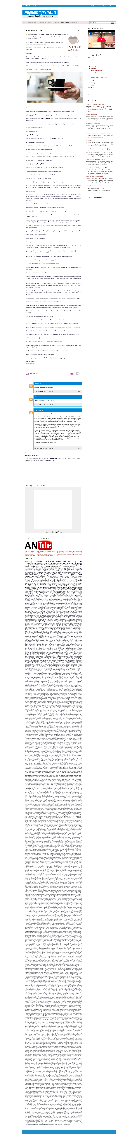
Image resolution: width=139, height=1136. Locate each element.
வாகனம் (26, 751)
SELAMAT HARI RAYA (34, 677)
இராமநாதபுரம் (39, 853)
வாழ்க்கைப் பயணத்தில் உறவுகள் (52, 604)
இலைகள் (72, 697)
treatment (42, 791)
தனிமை (79, 636)
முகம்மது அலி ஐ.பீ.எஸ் (57, 595)
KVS (72, 765)
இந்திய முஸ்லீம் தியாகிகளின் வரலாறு (69, 694)
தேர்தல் (26, 576)
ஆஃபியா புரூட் (31, 833)
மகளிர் (59, 738)
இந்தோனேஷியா (42, 846)
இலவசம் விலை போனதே (55, 632)
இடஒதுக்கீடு (78, 619)
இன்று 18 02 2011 (59, 847)
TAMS (73, 645)
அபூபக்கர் (55, 813)
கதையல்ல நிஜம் (78, 707)
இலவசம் (33, 653)
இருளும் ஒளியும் (57, 853)
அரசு (33, 690)
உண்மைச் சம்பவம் (48, 865)
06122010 (41, 674)
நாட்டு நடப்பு (42, 727)
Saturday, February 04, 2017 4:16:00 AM (44, 448)
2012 (64, 609)
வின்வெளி (28, 673)
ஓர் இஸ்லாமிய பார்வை (34, 706)
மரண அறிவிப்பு (70, 740)
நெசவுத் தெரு (63, 728)
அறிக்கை (61, 649)
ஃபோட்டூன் (75, 792)
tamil (80, 789)
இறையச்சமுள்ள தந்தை (29, 855)
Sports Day (33, 772)
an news (72, 677)
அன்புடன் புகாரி (78, 810)
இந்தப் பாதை (60, 843)
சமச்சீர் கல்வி (36, 715)
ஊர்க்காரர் (27, 875)
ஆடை (61, 693)
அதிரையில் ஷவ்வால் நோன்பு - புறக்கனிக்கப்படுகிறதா (55, 806)
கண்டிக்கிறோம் (63, 707)
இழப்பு (38, 653)
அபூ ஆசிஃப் (74, 599)
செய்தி (62, 602)
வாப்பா (45, 643)
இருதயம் (50, 853)
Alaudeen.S (72, 561)
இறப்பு (40, 854)
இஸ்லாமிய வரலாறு (77, 859)
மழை (54, 580)
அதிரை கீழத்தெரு (38, 801)
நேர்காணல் (34, 730)
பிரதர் (46, 734)
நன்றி (66, 608)
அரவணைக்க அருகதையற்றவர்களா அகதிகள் (53, 821)
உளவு (66, 701)
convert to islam (34, 777)
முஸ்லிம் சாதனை (61, 669)
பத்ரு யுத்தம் (48, 664)
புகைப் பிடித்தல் (29, 735)
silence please (68, 681)
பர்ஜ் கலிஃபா (78, 731)
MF (31, 768)
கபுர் (33, 709)
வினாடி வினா (27, 599)
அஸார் (41, 830)
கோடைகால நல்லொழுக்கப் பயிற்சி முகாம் (69, 714)
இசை (60, 650)
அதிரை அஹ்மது (29, 563)
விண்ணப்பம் (68, 672)
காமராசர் (39, 711)
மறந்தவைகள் (42, 742)
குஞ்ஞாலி (37, 713)
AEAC (26, 611)
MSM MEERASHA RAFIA (32, 606)
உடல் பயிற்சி (74, 863)
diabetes (48, 678)
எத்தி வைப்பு (33, 703)
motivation (61, 680)
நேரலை (79, 728)
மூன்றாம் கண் (40, 627)
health (30, 781)
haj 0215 (77, 780)
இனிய (73, 846)
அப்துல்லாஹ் (31, 816)
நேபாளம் (74, 728)
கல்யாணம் (57, 709)
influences (78, 781)
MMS (41, 768)
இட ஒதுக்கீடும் (75, 650)
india (26, 680)
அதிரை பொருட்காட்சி (52, 803)
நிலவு (31, 639)
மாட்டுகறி (38, 668)
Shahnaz (43, 677)
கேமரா (79, 635)
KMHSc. (45, 676)
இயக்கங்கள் (27, 851)
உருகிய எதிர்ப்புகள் (69, 867)
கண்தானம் (70, 707)
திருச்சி (43, 637)
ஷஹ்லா (46, 754)
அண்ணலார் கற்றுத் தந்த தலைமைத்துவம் (36, 572)
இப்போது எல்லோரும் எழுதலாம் (46, 695)
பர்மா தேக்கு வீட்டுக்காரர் (30, 732)
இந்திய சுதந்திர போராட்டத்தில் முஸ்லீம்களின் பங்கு (41, 845)
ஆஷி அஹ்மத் (60, 841)
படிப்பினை (27, 664)
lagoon (74, 783)
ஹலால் (70, 755)
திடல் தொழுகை (39, 723)
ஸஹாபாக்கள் (58, 609)
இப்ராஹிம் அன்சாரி (35, 613)
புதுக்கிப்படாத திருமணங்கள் (75, 735)
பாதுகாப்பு (31, 640)
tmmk (53, 647)
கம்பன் (55, 607)
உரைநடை (31, 869)
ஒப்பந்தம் (59, 705)
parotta (31, 787)
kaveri (65, 783)
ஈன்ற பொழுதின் (29, 862)
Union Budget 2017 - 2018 (34, 773)
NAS (75, 676)
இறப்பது (26, 697)
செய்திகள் (79, 718)
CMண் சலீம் (45, 763)
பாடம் (49, 732)
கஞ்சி (42, 706)
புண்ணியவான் (58, 665)
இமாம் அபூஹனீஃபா (51, 850)
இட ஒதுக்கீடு (66, 650)
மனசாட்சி (71, 739)
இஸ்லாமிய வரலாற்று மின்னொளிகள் (32, 861)
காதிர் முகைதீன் (64, 656)
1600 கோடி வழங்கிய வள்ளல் (59, 758)
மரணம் (74, 581)
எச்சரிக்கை (36, 580)
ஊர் (35, 702)
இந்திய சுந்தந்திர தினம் (58, 845)
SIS (60, 771)
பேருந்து (80, 736)
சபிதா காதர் (66, 34)
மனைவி (55, 625)
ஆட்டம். (44, 836)
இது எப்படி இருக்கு (36, 843)
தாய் (71, 623)
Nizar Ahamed (70, 769)
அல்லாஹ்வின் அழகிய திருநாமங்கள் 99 (51, 826)
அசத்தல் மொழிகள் (33, 684)
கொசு (35, 714)
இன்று (53, 569)
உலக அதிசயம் (37, 870)
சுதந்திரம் (55, 636)
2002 (34, 759)
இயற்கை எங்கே (43, 851)
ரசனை (52, 670)
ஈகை (72, 632)
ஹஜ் (71, 575)
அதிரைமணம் (43, 686)
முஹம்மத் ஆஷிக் (55, 616)
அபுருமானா (72, 812)
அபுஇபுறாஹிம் (40, 566)
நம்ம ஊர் (71, 726)
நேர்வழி (74, 662)
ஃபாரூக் (54, 792)
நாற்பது (58, 727)
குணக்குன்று (50, 713)
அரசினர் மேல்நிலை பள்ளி (65, 818)
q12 (52, 681)
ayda (72, 775)
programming (74, 787)
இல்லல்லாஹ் (48, 858)
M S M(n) (28, 767)
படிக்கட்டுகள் (61, 569)
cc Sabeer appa (54, 776)
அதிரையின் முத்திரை (52, 686)
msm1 (49, 785)
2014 (68, 609)
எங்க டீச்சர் (51, 702)
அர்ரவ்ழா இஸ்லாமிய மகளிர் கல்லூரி (54, 690)
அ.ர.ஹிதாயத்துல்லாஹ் (63, 682)
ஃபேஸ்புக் (69, 792)
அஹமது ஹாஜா (29, 832)
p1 (44, 573)
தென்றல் (57, 725)
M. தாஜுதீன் (68, 628)
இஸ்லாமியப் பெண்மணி (63, 600)
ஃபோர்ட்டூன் (33, 793)
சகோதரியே (62, 588)
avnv (30, 647)
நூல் (58, 728)
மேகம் (43, 670)
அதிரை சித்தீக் (79, 580)
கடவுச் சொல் (47, 707)
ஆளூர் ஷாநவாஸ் (43, 841)
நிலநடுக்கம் (41, 728)
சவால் (26, 717)
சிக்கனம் (69, 658)
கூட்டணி (76, 713)
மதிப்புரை (38, 739)
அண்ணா (33, 648)
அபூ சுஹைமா (36, 813)
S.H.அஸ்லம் (45, 771)
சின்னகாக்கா (48, 608)
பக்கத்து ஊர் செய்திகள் (64, 730)
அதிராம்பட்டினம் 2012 (29, 799)
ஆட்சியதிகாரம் (29, 836)
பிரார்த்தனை (51, 598)
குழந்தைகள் (66, 621)
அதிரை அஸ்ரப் (67, 799)
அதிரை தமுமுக (74, 801)
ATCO (42, 760)
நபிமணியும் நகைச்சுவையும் (54, 566)
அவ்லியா (36, 830)
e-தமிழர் (58, 779)
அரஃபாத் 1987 (50, 818)
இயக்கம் (63, 695)
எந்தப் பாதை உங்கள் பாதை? (52, 703)
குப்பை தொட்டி (66, 713)
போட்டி (36, 625)
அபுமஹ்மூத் (65, 812)
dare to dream (74, 777)
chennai (67, 776)
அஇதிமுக (60, 793)
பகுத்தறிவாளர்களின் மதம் (52, 730)
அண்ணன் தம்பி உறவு (29, 797)
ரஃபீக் (63, 590)
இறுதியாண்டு (54, 854)
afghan (60, 775)
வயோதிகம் (74, 748)
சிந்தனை (27, 588)
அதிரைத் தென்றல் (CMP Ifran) (62, 685)
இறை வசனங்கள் (62, 854)
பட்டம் (37, 664)
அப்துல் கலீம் (57, 814)
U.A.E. (53, 677)
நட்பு (56, 615)
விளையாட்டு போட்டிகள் (30, 644)
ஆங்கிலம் (64, 631)
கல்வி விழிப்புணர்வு (30, 568)
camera (30, 678)
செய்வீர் (34, 719)
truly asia (48, 791)
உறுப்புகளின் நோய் (28, 870)
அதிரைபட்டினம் (28, 686)
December (71, 763)
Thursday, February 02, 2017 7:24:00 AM (44, 391)
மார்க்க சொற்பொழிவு (47, 668)
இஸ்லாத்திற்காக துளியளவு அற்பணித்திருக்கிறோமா (46, 620)
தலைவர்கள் (59, 722)
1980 (76, 758)
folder (49, 780)
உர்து (36, 869)
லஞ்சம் (58, 641)
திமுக (49, 661)
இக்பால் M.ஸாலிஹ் (70, 566)
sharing (72, 788)
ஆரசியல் (75, 838)
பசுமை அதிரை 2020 (33, 731)
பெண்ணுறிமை (62, 736)
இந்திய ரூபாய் (68, 845)
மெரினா (46, 747)
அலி (33, 691)
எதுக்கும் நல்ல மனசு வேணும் (30, 878)
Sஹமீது (80, 579)
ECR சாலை (78, 674)
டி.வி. (69, 636)
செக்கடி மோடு (34, 660)
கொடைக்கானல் (69, 657)
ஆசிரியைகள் (40, 834)
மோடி (48, 670)
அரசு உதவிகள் (61, 820)
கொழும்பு (58, 714)
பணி (48, 731)
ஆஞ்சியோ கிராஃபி (63, 834)
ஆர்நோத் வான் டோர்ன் (34, 840)
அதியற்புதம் (67, 797)
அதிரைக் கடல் (55, 804)
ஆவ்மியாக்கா (52, 841)
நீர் (34, 639)
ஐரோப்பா (54, 705)
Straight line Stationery (50, 772)
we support (74, 791)
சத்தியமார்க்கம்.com (75, 587)
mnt (27, 785)
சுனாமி (27, 660)
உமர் (30, 866)
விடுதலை (56, 672)
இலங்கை (67, 697)
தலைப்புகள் (50, 22)
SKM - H (44, 617)
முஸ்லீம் (55, 746)
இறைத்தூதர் (66, 652)
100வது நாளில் (38, 758)
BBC (69, 762)
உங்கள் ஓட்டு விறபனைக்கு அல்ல (74, 862)
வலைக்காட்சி (74, 670)
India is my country (44, 765)
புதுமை (26, 736)
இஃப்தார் (79, 841)
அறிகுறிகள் (39, 824)
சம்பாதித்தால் (73, 715)
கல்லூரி (75, 613)
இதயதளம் (28, 843)
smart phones (33, 789)
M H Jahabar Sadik (48, 611)
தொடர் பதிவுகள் (42, 22)
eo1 (42, 629)
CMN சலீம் (39, 763)
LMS (43, 599)
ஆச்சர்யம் (56, 834)
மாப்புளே (59, 743)
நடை (63, 637)
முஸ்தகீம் (44, 746)
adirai (59, 580)
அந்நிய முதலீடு (79, 686)
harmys (36, 584)
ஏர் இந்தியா (44, 705)
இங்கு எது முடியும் (37, 842)
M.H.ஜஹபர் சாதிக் (70, 586)
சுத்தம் (81, 658)
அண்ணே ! (37, 797)
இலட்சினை (58, 857)
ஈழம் (41, 699)
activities (62, 773)
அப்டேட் (80, 813)
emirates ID (78, 779)
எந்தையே (47, 878)
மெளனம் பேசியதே (35, 670)
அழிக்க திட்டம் (49, 828)
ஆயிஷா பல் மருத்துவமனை (57, 838)
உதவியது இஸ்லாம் (57, 865)
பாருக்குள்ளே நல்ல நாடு (72, 732)
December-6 (71, 674)
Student (48, 677)
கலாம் (78, 594)
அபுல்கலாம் (35, 581)
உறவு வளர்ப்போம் (50, 869)
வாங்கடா (31, 751)
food (80, 678)
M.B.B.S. (35, 767)
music (58, 785)
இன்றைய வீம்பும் (41, 849)
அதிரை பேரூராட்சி (42, 803)
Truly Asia (64, 772)
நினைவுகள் (77, 577)
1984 (80, 758)
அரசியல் (48, 570)
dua (61, 678)
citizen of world (73, 776)
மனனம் (76, 739)
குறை (71, 713)
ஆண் (56, 836)
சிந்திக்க (34, 588)
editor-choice (67, 779)
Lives (54, 676)
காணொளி (39, 586)
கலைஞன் (51, 709)
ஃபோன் (27, 793)
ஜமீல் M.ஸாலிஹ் (47, 660)
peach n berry (37, 787)
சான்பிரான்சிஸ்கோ (49, 717)
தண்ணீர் (70, 588)
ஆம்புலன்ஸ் (27, 650)
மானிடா (54, 743)
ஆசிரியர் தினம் (40, 583)
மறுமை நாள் (49, 742)
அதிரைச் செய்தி (63, 804)
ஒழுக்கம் (79, 705)
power (68, 787)
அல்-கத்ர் (68, 825)
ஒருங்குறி (73, 705)
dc (80, 777)
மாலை (74, 743)
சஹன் (51, 658)
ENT (26, 676)
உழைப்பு (43, 873)
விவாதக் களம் (44, 673)
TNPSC (58, 772)
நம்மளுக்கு (77, 726)
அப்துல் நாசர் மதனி (74, 814)
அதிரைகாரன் (51, 685)
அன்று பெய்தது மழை (29, 812)
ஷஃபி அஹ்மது (60, 586)
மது (80, 640)
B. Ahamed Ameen (33, 611)
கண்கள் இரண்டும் (29, 570)
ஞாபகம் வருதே (40, 721)
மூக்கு (62, 616)
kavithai (57, 592)
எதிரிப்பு (77, 702)
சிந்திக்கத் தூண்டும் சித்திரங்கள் (62, 596)
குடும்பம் (52, 635)
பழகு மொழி (70, 583)
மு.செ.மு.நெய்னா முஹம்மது (48, 744)
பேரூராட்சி (33, 590)
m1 (54, 617)
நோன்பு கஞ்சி (44, 639)
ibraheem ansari (55, 781)
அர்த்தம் (43, 690)
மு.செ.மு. (72, 668)
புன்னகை (42, 640)
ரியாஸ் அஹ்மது (48, 748)
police (63, 787)
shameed (80, 586)
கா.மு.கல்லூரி (56, 656)
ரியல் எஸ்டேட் (53, 627)
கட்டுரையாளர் (45, 607)
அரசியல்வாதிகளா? (53, 820)
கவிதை (39, 561)
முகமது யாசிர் (40, 604)
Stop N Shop (40, 772)
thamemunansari (34, 791)
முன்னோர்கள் (33, 746)
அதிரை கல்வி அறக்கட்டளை (71, 800)
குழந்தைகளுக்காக (71, 635)
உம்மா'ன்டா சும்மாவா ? (63, 866)
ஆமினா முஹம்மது (28, 838)
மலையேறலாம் (38, 641)
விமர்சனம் (80, 616)
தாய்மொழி (28, 723)
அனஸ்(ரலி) (28, 809)
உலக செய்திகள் (69, 653)
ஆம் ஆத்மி (40, 838)
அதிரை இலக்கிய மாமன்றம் (36, 800)
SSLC (64, 771)
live (34, 680)
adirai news (45, 775)
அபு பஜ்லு (52, 812)
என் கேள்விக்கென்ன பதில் (42, 879)
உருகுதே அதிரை (77, 867)
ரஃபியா (46, 627)
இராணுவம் (33, 853)
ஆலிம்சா (62, 840)
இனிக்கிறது (63, 846)
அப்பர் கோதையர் (39, 816)
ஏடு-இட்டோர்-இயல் (66, 577)
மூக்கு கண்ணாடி (71, 669)
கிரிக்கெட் (80, 711)
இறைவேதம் (31, 857)
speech (48, 789)
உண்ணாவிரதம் (40, 865)
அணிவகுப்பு (63, 796)
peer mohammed (35, 681)
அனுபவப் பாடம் (36, 809)
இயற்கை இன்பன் (35, 851)
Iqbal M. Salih (38, 410)
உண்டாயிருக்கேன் (32, 865)
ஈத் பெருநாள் (29, 633)
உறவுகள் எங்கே (59, 869)
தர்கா (26, 661)
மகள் (32, 666)
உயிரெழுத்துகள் (40, 867)
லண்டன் (64, 641)
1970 (72, 758)
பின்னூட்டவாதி (35, 734)
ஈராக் (47, 862)
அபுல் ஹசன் (78, 812)
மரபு (39, 590)
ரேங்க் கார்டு (63, 748)
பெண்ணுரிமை (79, 624)
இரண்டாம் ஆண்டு (64, 851)
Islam (51, 765)
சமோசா (26, 658)
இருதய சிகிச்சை (77, 695)
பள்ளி (38, 732)
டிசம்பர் (56, 721)
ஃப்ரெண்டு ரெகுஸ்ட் (41, 793)
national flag (64, 785)
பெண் (55, 640)
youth (40, 682)
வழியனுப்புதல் (69, 750)
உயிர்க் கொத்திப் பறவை (53, 867)
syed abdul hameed (65, 789)
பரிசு (80, 664)
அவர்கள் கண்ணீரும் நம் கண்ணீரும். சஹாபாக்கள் (58, 829)
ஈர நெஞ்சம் (42, 862)
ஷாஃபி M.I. (52, 754)
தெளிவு (61, 725)
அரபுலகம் (41, 821)
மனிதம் (58, 666)
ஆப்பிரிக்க (68, 837)
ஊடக (54, 873)
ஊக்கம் (35, 654)
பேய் (81, 665)
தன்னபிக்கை (62, 721)
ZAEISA (48, 599)
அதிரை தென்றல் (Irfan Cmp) (39, 612)
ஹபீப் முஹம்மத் (63, 755)
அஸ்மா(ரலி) (46, 830)
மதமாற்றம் (37, 666)
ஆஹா (74, 841)
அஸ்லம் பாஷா (71, 830)
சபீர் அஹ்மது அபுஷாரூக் (30, 623)
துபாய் (73, 576)
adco (67, 773)
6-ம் (80, 759)
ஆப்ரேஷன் (79, 837)
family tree (44, 780)
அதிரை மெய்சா (45, 569)
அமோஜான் (79, 817)
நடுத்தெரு (38, 662)
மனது (54, 666)
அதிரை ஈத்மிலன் (73, 617)
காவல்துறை (53, 711)
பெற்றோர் (47, 595)
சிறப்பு (43, 718)
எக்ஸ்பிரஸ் (44, 875)
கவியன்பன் (77, 575)
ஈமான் (37, 699)
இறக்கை (79, 853)
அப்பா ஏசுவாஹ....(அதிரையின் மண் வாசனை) (54, 816)
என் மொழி (59, 879)
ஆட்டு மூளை (50, 836)
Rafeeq (79, 676)
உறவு (80, 620)
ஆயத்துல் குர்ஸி (47, 838)
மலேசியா (79, 603)
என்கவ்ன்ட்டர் (27, 881)
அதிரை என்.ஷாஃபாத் (32, 587)
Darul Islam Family (61, 645)
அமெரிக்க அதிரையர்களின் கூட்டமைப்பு (40, 817)
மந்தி (66, 739)
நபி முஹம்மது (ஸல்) (70, 637)
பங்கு (80, 730)
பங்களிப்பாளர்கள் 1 (32, 22)
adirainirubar (35, 629)
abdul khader (45, 773)
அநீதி (73, 686)
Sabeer (26, 586)
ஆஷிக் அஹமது (53, 650)
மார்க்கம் (69, 743)
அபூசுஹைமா (71, 687)
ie (39, 573)
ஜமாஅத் (71, 719)
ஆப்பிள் (73, 837)
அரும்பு (76, 821)
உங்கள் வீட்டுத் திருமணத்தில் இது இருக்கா (33, 863)
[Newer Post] (32, 375)
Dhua (68, 645)
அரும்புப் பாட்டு (34, 596)
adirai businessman (74, 773)
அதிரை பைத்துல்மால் (67, 629)
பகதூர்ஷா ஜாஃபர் (41, 730)
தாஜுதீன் (76, 564)
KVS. (50, 676)
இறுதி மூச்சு (46, 854)
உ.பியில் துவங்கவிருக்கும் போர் (60, 862)
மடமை (64, 738)
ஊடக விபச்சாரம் (77, 873)
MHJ (40, 588)
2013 (49, 628)
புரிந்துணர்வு (31, 736)
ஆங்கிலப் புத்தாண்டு (60, 619)
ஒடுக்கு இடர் (53, 654)
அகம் (63, 647)
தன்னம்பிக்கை (77, 602)
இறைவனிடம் (39, 697)
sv (49, 647)
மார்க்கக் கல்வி (57, 668)
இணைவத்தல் (73, 842)
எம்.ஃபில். (79, 703)
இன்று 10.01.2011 (49, 847)
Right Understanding (36, 771)
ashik (81, 611)
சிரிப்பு (38, 718)
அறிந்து (45, 824)
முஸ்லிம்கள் (50, 746)
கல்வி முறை (63, 709)
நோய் (79, 662)
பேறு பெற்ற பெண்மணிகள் (70, 572)
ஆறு (58, 840)
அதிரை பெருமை (33, 803)
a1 (36, 570)
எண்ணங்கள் (65, 702)
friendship (68, 780)
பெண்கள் (30, 577)
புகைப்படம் (47, 735)
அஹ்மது (52, 832)
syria (46, 629)
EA (63, 628)
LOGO (75, 765)
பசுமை (26, 731)
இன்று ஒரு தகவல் (41, 652)
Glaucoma (61, 764)
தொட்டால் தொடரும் (78, 623)
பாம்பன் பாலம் (63, 732)
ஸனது (67, 754)
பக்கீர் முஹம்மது (74, 730)
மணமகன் (69, 738)
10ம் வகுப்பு (45, 758)
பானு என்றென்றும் (55, 732)
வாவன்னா (80, 573)
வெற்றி (26, 628)
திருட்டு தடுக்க (69, 723)
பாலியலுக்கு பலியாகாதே (68, 624)
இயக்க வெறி (78, 850)
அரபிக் (77, 820)
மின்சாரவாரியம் (28, 744)
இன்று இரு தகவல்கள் (78, 847)
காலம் (55, 621)
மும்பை (39, 746)
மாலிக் (33, 604)
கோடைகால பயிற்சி (30, 615)
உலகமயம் (52, 870)
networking (74, 680)
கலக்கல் (72, 633)
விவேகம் (47, 752)
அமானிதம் (43, 689)
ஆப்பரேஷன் (62, 837)
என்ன (33, 881)
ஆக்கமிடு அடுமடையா (72, 833)
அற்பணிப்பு (42, 825)
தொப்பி (26, 662)
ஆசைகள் (56, 693)
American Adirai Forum (76, 760)
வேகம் (50, 673)
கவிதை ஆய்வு (49, 621)
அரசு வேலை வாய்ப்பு (70, 820)
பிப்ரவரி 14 (50, 665)
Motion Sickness (78, 768)
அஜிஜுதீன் (27, 648)
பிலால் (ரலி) (69, 734)
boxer (33, 776)
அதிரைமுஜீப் (71, 804)
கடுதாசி (71, 654)
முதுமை (41, 616)
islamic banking (54, 783)
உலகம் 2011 (60, 701)
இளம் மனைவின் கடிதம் (62, 858)
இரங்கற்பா (51, 851)
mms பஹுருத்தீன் (78, 784)
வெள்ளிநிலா (79, 752)
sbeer (51, 788)
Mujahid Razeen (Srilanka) (32, 769)
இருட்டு (45, 853)
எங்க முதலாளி (50, 875)
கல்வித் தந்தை (48, 656)
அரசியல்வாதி (27, 690)
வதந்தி (62, 670)
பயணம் (79, 608)
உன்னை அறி (80, 865)
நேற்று (59, 570)
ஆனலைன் (49, 837)
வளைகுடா (74, 616)
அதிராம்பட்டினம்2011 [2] (40, 799)
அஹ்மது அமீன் (59, 832)
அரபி (39, 631)
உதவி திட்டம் (73, 699)
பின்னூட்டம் (28, 734)
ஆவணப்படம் (44, 650)
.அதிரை (80, 756)
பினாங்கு (44, 665)
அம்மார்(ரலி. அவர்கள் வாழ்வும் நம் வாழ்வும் (62, 689)
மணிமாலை (80, 738)
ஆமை (35, 838)
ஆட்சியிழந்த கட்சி (38, 836)
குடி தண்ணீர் (43, 713)
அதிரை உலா (62, 684)
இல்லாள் (54, 858)
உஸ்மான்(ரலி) (49, 873)
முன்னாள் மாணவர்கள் (38, 669)
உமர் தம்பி (77, 568)
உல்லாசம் (34, 871)
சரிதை (51, 591)
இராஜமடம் (27, 853)
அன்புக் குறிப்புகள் (69, 810)
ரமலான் (53, 641)
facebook (69, 678)
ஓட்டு (62, 613)
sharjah (77, 788)
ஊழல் (58, 613)
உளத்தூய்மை (40, 871)
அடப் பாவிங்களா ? (72, 795)
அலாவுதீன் (73, 649)
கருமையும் (41, 709)
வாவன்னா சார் (50, 751)
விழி (80, 627)
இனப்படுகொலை (55, 846)
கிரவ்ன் (80, 613)
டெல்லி (73, 636)
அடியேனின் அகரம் (49, 796)
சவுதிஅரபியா (45, 658)
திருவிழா (75, 723)
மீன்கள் (34, 744)
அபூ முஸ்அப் (64, 687)
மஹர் (28, 668)
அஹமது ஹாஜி (37, 832)
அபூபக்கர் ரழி (61, 813)
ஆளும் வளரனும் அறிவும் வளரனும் (31, 841)
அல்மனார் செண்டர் (51, 691)
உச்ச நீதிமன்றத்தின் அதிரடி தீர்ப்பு (54, 863)
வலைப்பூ (44, 750)
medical (57, 784)
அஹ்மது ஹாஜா (74, 832)
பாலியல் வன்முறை (36, 665)
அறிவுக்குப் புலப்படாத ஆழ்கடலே (31, 825)
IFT (37, 765)
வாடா (37, 672)
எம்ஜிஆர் (47, 654)
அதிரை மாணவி (77, 803)
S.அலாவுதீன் (33, 573)
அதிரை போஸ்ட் (62, 803)
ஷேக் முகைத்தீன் (71, 644)
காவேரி (59, 711)
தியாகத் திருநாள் (57, 661)
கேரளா (81, 713)
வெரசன (68, 752)
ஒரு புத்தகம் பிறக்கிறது (41, 591)
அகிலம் (73, 793)
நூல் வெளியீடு (41, 603)
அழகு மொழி (32, 828)
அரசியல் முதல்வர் (32, 820)
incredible (64, 781)
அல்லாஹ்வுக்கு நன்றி (76, 826)
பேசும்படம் (71, 591)
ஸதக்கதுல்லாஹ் (42, 628)
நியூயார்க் (77, 727)
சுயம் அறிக (59, 718)
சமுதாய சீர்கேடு (49, 715)
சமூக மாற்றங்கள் (57, 715)
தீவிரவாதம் (78, 661)
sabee (43, 788)
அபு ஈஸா (43, 584)
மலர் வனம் (56, 742)
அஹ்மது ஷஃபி (66, 832)
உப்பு (27, 866)
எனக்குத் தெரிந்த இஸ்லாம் (65, 703)
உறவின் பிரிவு (42, 869)
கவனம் (31, 710)
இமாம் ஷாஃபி (66, 850)
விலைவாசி (78, 643)
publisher (80, 787)
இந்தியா (29, 580)
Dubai (41, 611)
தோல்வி (53, 637)
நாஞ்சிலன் (48, 662)
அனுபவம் (78, 590)
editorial (66, 580)
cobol (80, 776)
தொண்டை (60, 608)
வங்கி (69, 748)
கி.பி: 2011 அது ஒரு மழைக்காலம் (69, 711)
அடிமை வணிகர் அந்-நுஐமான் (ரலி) (36, 796)
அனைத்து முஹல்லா (40, 687)
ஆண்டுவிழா (27, 837)
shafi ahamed (43, 647)
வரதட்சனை (31, 643)
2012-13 (38, 759)
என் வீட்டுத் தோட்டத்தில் (69, 879)
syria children (74, 789)
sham (67, 788)
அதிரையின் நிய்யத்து (29, 805)
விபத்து (62, 604)
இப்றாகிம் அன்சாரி (28, 850)
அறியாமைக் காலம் (52, 824)
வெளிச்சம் (73, 752)
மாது (50, 743)
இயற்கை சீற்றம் (70, 695)
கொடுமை (40, 714)
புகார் (81, 734)
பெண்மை (60, 640)
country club (43, 777)
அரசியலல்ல (74, 818)
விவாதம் (68, 604)
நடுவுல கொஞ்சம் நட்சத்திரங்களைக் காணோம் (53, 726)
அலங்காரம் (28, 691)
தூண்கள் (46, 725)
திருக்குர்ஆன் (66, 661)
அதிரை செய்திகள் (43, 563)
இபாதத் (79, 631)
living (81, 783)
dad (68, 777)
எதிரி (80, 877)
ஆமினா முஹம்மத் (29, 591)
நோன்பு (68, 581)
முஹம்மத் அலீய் (69, 746)
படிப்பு (46, 586)
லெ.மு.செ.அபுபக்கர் (72, 641)
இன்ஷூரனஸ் (48, 849)
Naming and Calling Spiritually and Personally (55, 769)
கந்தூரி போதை (68, 613)
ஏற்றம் (81, 600)
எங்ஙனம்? (28, 877)
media (52, 784)
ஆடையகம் (80, 834)
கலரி (46, 709)
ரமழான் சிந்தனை (77, 598)
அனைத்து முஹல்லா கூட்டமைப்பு (52, 687)
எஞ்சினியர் (39, 877)
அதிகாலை (55, 797)
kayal (70, 783)
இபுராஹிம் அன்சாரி (53, 577)
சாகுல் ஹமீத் (57, 658)
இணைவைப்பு (79, 842)
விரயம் (36, 752)
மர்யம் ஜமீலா (34, 742)
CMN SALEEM (51, 645)
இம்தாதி (72, 850)
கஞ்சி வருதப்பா (48, 706)
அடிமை (26, 796)
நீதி (43, 624)
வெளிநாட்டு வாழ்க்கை (48, 644)
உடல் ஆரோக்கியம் (66, 863)
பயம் (63, 664)
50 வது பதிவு (72, 759)
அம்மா (79, 606)
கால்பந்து (28, 608)
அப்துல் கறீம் (50, 814)
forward (54, 780)
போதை (31, 616)
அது (76, 806)
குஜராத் (31, 713)
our (78, 785)
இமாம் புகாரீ (59, 850)
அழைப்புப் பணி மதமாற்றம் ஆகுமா (66, 584)
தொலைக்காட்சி (29, 624)
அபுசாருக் (80, 648)
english (31, 780)
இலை (34, 858)
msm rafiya (54, 599)
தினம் (45, 723)
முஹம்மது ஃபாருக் (29, 592)
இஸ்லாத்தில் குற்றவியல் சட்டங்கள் (57, 698)
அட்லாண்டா (57, 796)
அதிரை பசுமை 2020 (35, 685)
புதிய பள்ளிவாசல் (54, 735)
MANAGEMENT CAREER (65, 767)
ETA (76, 763)
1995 (54, 674)
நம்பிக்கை (78, 637)
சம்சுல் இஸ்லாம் (65, 715)
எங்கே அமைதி (58, 702)
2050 (57, 759)
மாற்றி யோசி (73, 625)
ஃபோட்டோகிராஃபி (53, 682)
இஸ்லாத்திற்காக (28, 859)
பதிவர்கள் (57, 731)
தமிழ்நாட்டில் (32, 722)
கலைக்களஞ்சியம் (40, 602)
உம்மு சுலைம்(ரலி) (38, 701)
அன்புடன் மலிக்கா (59, 648)
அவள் (26, 830)
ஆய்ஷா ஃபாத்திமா (68, 838)
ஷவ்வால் (41, 754)
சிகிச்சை (56, 717)
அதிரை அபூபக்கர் (58, 799)
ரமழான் (80, 581)
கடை (52, 707)
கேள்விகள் (61, 657)
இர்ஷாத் (60, 652)
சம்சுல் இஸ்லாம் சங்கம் (35, 658)
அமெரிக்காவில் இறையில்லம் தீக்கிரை (57, 817)
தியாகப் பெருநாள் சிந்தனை (53, 723)
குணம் (75, 656)
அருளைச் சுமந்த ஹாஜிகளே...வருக (49, 822)
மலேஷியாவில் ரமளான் (76, 742)
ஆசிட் (39, 693)
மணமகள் (74, 738)
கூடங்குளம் (54, 657)
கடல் (66, 654)
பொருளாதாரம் (29, 625)
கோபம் (81, 714)
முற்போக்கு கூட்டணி (50, 669)
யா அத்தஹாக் (60, 747)
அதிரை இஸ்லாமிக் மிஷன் (49, 800)
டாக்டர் (54, 660)
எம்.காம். (41, 654)
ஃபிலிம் (59, 792)
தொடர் (64, 591)
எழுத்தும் (31, 705)
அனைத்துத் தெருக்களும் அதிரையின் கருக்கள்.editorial (57, 809)
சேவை (39, 719)
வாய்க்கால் (43, 751)
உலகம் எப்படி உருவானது (61, 870)
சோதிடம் (49, 719)
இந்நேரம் (49, 846)
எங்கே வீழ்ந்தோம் (79, 875)
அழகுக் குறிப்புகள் (41, 828)
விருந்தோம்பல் (36, 673)
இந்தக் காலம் (53, 843)
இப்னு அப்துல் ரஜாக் (52, 576)
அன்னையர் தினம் (49, 810)
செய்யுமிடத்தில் (28, 719)
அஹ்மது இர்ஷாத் (32, 600)
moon (58, 617)
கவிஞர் (42, 621)
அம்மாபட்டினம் (49, 689)
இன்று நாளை (28, 849)
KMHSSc (67, 765)
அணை (73, 796)
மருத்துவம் (48, 575)
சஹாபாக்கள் (43, 636)
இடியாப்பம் (58, 842)
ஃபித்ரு (58, 647)
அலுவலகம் (38, 691)
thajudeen (27, 791)
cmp (35, 678)
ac (57, 773)
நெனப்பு (69, 728)
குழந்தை (34, 608)
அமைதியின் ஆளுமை (70, 817)
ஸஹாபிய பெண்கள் (76, 673)
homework (48, 781)
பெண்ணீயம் (47, 736)
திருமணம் (44, 615)
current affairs (62, 777)
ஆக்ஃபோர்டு (63, 833)
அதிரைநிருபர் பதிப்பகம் (30, 594)
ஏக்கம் (72, 594)
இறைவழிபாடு (52, 697)
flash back (75, 678)
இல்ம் (38, 858)
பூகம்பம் (41, 736)
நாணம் (48, 727)
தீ (29, 725)
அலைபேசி (44, 691)
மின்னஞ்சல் (65, 668)
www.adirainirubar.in (29, 682)
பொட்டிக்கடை (28, 738)
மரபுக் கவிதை (78, 740)
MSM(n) (28, 629)
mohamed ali (32, 785)
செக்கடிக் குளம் (62, 636)
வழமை (55, 750)
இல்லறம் (42, 858)
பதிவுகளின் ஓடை (96, 5)
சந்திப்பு (79, 621)
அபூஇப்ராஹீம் (46, 579)
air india (62, 677)
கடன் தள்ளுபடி (56, 706)
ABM (63, 674)
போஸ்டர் (55, 738)
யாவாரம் (76, 747)
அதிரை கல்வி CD (60, 800)
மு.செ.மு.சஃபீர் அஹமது (48, 590)
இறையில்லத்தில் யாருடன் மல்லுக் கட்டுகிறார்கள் (52, 855)
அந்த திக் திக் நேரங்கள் (60, 808)
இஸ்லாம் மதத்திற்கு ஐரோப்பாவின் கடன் (59, 861)
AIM (45, 645)
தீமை (33, 725)
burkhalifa (38, 776)
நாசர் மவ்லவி (38, 624)
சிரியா (55, 608)
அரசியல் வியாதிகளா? (42, 820)
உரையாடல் (62, 653)
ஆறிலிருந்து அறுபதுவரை (50, 840)
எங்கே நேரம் (71, 875)
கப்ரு (37, 709)
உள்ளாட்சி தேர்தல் (28, 654)
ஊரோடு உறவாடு (49, 874)
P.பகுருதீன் (27, 569)
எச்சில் (33, 877)
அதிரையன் (78, 804)
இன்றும (34, 849)
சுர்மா (64, 718)
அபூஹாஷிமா (27, 689)
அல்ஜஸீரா (74, 825)
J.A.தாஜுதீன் (57, 765)
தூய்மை (51, 725)
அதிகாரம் (44, 797)
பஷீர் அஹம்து (43, 732)
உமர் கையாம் (41, 866)
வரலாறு (78, 584)
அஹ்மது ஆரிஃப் (57, 631)
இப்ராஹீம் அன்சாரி (46, 613)
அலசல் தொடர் (59, 612)
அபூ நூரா (43, 813)
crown (41, 570)
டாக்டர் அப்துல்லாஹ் (49, 721)
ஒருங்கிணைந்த (66, 705)
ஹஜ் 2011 (44, 755)
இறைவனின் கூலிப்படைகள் (69, 855)
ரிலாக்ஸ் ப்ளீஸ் (56, 748)
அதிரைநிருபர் (50, 568)
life (77, 783)
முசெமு (69, 744)
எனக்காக (52, 878)
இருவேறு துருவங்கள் (66, 853)
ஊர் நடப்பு (64, 874)
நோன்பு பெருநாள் (37, 598)
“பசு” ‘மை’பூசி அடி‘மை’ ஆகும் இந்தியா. (48, 756)
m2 (27, 612)
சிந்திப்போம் (40, 608)
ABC (29, 760)
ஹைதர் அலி (36, 756)
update (57, 791)
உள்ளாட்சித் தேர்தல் (28, 873)
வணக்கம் (68, 616)
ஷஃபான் (27, 754)
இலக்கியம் (45, 632)
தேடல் (30, 598)
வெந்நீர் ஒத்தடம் (61, 752)
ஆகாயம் (34, 693)
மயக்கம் (63, 740)
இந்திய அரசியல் (74, 843)
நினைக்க (59, 662)
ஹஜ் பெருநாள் (30, 583)
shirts (27, 789)
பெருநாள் (52, 586)
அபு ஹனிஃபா (58, 812)
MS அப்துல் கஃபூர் (53, 768)
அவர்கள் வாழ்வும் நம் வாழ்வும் (73, 569)
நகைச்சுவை (51, 615)
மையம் (54, 747)
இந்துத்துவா (35, 846)
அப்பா (41, 587)
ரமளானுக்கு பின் (33, 748)
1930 (68, 758)
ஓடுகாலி (26, 706)
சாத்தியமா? (40, 717)
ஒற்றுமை (55, 588)
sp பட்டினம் (43, 789)
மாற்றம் (44, 641)
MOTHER (46, 768)
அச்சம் (79, 647)
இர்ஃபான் (74, 853)
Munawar (41, 769)
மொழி (45, 609)
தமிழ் (68, 576)
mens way (62, 784)
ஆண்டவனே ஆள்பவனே (69, 836)
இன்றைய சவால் (72, 631)
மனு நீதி (78, 591)
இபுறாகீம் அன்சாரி (34, 695)
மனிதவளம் (64, 666)
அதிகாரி (49, 797)
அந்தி (81, 808)
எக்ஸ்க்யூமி (38, 875)
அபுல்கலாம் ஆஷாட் (28, 813)
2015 (43, 759)
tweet (53, 791)
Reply (79, 391)
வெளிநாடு (39, 644)
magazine (41, 784)
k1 (31, 576)
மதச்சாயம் (28, 739)
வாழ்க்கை (70, 627)
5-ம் (67, 759)
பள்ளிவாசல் (48, 603)
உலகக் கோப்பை (45, 870)
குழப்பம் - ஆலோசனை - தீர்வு (42, 657)
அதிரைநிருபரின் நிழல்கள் (76, 685)
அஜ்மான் (50, 795)
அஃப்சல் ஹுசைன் (73, 682)
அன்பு (63, 810)
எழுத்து (26, 705)
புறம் (51, 640)
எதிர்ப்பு (50, 633)
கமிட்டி (75, 654)
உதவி (60, 532)
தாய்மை (37, 661)
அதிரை (27, 561)
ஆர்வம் (42, 840)
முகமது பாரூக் (64, 744)
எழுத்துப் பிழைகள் (74, 600)
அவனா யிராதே (28, 693)
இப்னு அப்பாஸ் (72, 849)
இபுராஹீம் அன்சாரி (55, 561)
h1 (44, 577)
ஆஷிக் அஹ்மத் (68, 841)
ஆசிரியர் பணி (45, 693)
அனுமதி (42, 809)
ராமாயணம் (41, 748)
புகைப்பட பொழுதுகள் (38, 735)
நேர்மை (69, 662)
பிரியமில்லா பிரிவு (52, 734)
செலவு (41, 660)
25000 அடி (62, 759)
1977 (38, 645)
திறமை (26, 725)
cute (39, 678)
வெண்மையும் (53, 752)
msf (45, 785)
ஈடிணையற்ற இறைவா (73, 861)
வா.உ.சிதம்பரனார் (77, 750)
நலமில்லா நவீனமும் (34, 727)
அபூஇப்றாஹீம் (49, 813)
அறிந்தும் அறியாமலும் (67, 690)
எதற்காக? (72, 702)
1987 (26, 759)
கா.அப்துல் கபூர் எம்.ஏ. (52, 710)
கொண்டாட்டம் (46, 714)
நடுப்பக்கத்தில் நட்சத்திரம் (36, 726)
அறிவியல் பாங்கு (77, 824)
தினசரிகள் (43, 661)
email (73, 779)
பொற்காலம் (35, 738)
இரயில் (54, 652)
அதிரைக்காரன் (66, 599)
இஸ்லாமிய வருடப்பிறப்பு (70, 698)
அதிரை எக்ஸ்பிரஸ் (70, 684)
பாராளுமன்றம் (28, 665)
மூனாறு (32, 747)
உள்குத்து (59, 871)
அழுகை (55, 828)
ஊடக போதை (43, 596)
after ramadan (66, 775)
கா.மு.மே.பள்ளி (30, 635)
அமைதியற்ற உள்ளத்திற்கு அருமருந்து (51, 564)
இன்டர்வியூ (28, 847)
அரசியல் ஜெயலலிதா (77, 689)
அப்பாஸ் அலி (68, 816)
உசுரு (44, 863)
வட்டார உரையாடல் (62, 627)
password (27, 681)
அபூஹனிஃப (68, 813)
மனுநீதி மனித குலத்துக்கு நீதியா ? (47, 740)
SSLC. (69, 771)
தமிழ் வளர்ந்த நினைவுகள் (75, 660)
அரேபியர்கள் (66, 822)
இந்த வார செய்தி (45, 843)
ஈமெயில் (36, 862)
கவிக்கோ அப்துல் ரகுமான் (40, 710)
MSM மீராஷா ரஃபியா (77, 628)
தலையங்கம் (48, 722)
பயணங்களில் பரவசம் (54, 639)
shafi (62, 681)
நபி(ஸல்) (66, 726)
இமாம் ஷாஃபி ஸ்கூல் (36, 632)
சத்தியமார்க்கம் (54, 602)
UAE (77, 611)
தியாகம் (62, 723)
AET (66, 674)
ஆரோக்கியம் (47, 588)
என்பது (74, 703)
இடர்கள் (44, 842)
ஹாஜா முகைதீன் (77, 755)
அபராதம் (46, 812)
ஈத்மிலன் (80, 861)
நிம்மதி (64, 662)
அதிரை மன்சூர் (36, 569)
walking (79, 681)
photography (45, 787)
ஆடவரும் (71, 834)
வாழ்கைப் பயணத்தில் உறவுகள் (61, 643)
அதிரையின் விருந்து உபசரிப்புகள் (54, 805)
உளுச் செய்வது (53, 871)
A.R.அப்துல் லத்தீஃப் (76, 609)
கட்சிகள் (61, 633)
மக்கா (36, 616)
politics (42, 681)
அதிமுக (56, 684)
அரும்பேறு (38, 822)
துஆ (26, 598)
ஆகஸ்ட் (57, 833)
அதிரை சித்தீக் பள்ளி (48, 801)
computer (27, 777)
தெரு (48, 637)
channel (62, 776)
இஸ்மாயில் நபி (45, 653)
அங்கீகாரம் (78, 793)
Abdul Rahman (58, 760)
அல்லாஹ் (34, 607)
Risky (26, 677)
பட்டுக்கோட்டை (42, 731)
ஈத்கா (33, 699)
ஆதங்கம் (66, 612)
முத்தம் (27, 746)
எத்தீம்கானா (40, 878)
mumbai (53, 785)
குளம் (27, 657)
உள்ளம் (64, 871)
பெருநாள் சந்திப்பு (74, 665)
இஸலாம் (70, 858)
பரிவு (66, 731)
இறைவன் (45, 697)
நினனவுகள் (63, 727)
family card (37, 780)
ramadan (57, 681)
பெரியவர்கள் (75, 736)
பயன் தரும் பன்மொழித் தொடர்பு (68, 639)
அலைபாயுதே (61, 825)
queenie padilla (29, 788)
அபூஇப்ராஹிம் (33, 619)
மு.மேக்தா (57, 744)
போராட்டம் (42, 625)
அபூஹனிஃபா (75, 813)
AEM (39, 617)
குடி (71, 656)
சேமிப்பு (61, 623)
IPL (41, 676)
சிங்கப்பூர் (75, 658)
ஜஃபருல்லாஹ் (65, 719)
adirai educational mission (36, 775)
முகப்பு (24, 22)
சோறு (60, 719)
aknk (51, 592)
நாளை (54, 570)
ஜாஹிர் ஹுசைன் (57, 563)
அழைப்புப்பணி (78, 691)
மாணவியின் (44, 743)
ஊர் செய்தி (57, 874)
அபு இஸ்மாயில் (68, 648)
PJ (25, 771)
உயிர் (46, 867)
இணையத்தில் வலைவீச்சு (39, 694)
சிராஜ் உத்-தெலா (32, 718)
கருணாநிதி (31, 656)
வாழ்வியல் (72, 643)
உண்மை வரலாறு (59, 699)
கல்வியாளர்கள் (62, 607)
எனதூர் (57, 878)
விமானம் (31, 752)
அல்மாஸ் (79, 825)
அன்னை (71, 809)
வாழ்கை (50, 643)
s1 (72, 590)
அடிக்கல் (79, 795)
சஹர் (36, 717)
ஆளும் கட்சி (78, 840)
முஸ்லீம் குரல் (61, 746)
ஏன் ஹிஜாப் (37, 705)
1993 (30, 759)
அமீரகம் (40, 594)
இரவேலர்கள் (78, 851)
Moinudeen (65, 768)
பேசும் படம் (49, 573)
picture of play (58, 787)
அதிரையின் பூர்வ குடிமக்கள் (40, 805)
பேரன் (62, 598)
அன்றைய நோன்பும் (39, 812)
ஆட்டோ (66, 693)
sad (47, 788)
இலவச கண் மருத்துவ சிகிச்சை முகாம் (70, 857)
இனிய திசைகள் (79, 846)
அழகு (46, 619)
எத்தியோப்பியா (41, 703)
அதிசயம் (61, 797)
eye (64, 678)
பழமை (47, 624)
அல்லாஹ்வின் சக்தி (66, 826)
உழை (39, 873)
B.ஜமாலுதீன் (63, 762)
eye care (36, 647)
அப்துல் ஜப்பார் (65, 814)
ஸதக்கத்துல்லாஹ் (60, 754)
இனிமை (68, 846)
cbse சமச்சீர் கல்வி (46, 776)
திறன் (72, 661)
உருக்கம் (26, 869)
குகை (27, 713)
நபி (43, 662)
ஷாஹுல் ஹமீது (29, 566)
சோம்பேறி (55, 719)
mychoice (68, 680)
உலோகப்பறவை (27, 871)
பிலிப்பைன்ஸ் (76, 734)
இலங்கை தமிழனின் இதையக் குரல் (47, 857)
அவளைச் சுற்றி (78, 829)
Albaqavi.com (66, 760)
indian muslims (71, 781)
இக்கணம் (26, 842)
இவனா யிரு (78, 697)
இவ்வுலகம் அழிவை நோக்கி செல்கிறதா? (38, 698)
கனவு (37, 621)
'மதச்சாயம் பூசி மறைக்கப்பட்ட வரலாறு (69, 756)
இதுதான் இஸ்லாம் (55, 694)
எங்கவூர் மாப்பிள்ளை (59, 875)
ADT (50, 572)
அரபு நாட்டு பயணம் (33, 821)
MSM (68, 563)
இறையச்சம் (38, 855)
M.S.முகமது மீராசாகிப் (53, 767)
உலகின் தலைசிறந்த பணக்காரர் (74, 870)
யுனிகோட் (38, 577)
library (30, 680)
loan (72, 580)
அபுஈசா (74, 648)
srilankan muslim (55, 789)
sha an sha (56, 788)
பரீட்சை (45, 598)
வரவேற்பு (67, 670)
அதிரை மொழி (44, 685)
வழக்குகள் (64, 575)
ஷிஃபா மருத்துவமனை (31, 617)
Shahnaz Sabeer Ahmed (68, 611)
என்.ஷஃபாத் (78, 879)
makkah (47, 784)
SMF (33, 575)
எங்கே (66, 875)
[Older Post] (75, 375)
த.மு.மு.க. (60, 660)
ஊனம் (38, 874)
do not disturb (55, 678)
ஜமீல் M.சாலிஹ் (72, 579)
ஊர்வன (32, 875)
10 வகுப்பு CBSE (29, 758)
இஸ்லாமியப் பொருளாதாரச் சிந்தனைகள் (73, 570)
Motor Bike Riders (68, 676)
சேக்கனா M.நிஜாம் (45, 580)
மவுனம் (80, 666)
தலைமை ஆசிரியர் (40, 722)
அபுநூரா (34, 631)
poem (60, 599)
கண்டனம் (32, 621)
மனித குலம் (68, 598)
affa (57, 677)
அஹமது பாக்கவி (79, 830)
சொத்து (43, 719)
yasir (36, 682)
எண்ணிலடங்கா (67, 877)
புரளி (47, 640)
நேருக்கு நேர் (27, 730)
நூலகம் (79, 615)
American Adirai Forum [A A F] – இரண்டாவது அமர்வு (36, 762)
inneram (26, 783)
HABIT (72, 764)
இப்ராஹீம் (79, 849)
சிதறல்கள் (62, 717)
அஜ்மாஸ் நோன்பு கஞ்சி (58, 795)
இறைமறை (71, 854)
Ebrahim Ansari (38, 397)
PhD (29, 771)
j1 (79, 566)
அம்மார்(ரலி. (27, 818)
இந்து (30, 846)
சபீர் (75, 563)
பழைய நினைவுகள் (57, 603)
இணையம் (48, 694)
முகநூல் (79, 668)
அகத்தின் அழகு (66, 793)
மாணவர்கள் (27, 604)
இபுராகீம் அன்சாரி (56, 849)
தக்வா (66, 623)
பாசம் (52, 624)
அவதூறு (50, 631)
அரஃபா (49, 649)
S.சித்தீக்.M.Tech (53, 771)
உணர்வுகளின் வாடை (110, 5)
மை (50, 747)
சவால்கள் (31, 717)
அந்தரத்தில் (76, 808)
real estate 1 (37, 788)
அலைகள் (55, 825)
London (80, 765)
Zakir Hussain (28, 584)
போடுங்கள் (42, 738)
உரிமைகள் (62, 867)
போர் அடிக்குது (49, 738)
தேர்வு (73, 725)
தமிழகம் (62, 576)
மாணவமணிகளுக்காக (29, 743)
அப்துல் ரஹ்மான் (51, 584)
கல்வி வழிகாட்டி (79, 633)
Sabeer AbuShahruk (41, 592)
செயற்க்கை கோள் (71, 718)
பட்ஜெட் (32, 664)
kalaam (61, 783)
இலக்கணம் (73, 652)
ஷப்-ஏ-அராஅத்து (34, 754)
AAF (26, 760)
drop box (44, 779)
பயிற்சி (61, 731)
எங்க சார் (46, 702)
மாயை (64, 743)
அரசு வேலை (38, 690)
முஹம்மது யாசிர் (69, 595)
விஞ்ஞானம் (57, 751)
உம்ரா (78, 866)
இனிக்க (33, 652)
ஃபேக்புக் (64, 792)
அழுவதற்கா (61, 828)
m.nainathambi (29, 784)
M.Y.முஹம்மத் (60, 676)
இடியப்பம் (52, 842)
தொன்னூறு (27, 726)
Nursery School (77, 769)
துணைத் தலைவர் (39, 725)
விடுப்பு (62, 672)
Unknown (37, 383)
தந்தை (66, 660)
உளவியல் (46, 871)
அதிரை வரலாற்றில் (28, 804)
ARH (81, 604)
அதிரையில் (65, 805)
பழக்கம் (79, 639)
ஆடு (75, 834)
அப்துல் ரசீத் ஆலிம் (35, 689)
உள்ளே (35, 873)
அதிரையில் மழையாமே (37, 806)
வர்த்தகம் (31, 750)
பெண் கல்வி (66, 665)
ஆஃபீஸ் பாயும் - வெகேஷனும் (41, 833)
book (77, 677)
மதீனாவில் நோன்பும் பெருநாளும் (56, 739)
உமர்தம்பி (55, 866)
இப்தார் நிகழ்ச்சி (65, 849)
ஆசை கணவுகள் (48, 834)
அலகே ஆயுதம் (49, 825)
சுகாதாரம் (74, 596)
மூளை (79, 669)
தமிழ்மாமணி (32, 637)
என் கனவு (33, 879)
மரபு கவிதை (72, 603)
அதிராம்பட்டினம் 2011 (76, 797)
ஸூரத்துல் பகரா (73, 754)
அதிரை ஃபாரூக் (50, 799)
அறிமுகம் (76, 690)
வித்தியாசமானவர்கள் (77, 672)
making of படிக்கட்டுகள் (42, 680)
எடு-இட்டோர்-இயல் (46, 877)
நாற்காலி (53, 727)
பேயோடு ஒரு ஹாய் (68, 640)
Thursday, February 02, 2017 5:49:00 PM (44, 404)
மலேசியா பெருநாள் (65, 742)
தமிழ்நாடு (27, 722)
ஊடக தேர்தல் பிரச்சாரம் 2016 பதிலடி (65, 873)
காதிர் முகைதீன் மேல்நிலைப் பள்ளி (74, 607)
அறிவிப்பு (67, 649)
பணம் (42, 664)
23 (42, 645)
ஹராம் (26, 674)
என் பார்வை (52, 879)
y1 (37, 792)
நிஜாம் (54, 662)
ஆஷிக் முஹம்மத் (28, 694)
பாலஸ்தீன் (65, 603)
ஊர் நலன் (40, 702)
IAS (34, 765)
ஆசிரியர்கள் (33, 834)
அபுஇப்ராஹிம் (28, 631)
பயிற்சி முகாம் (74, 664)
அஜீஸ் (45, 795)
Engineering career (38, 764)
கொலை (52, 714)
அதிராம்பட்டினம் (40, 648)
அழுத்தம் (59, 691)
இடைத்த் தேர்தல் (65, 842)
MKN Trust (35, 768)
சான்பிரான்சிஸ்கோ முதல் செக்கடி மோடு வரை (47, 623)
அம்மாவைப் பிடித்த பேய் (36, 818)
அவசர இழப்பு (32, 829)
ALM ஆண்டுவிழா (35, 760)
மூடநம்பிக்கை (32, 627)
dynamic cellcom (51, 779)
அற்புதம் (80, 690)
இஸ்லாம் (57, 22)
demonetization (28, 779)
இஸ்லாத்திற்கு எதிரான (37, 859)
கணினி (26, 621)
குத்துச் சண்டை (58, 713)
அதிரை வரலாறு (49, 648)
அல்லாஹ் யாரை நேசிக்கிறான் (35, 826)
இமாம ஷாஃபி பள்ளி (38, 850)
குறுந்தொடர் (50, 596)
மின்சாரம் (34, 609)
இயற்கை (26, 620)
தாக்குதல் (74, 722)
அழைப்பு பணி (68, 828)
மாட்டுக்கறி (66, 625)
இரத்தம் (53, 613)
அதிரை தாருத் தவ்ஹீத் (40, 576)
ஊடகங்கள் (27, 874)
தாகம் (69, 722)
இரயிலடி (49, 652)
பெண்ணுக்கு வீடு (54, 736)
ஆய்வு (61, 594)
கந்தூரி (29, 581)
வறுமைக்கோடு (38, 750)
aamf (77, 645)
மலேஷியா (27, 641)
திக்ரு (33, 723)
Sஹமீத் (50, 617)
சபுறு (31, 715)
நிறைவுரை (35, 728)
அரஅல (56, 818)
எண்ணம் (60, 877)
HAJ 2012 (30, 676)
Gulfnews (67, 764)
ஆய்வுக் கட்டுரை (35, 650)
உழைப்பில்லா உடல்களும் (73, 701)
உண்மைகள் (66, 699)
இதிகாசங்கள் (73, 612)
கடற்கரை (74, 706)
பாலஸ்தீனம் (37, 579)
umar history (65, 617)
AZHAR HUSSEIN (49, 760)
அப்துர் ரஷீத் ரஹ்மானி (41, 814)
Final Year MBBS (47, 764)
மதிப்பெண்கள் (45, 739)
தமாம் (26, 637)
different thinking (36, 779)
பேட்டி (57, 598)
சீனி (54, 718)
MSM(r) (60, 768)
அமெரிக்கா (48, 594)
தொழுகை (27, 603)
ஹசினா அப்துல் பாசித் (35, 755)
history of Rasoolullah (39, 781)
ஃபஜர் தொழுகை (48, 792)
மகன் (76, 640)
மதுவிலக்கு (48, 666)
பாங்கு (26, 640)
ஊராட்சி (42, 874)
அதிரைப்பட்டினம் (35, 686)
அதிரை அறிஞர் (57, 629)
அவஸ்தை (31, 830)
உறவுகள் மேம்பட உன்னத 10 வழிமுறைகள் (72, 869)
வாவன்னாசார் (49, 672)
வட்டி (57, 670)
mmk (72, 784)
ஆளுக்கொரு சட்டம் (70, 840)
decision (43, 678)
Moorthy (71, 768)
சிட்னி (49, 636)
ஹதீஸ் (38, 599)
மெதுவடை (27, 670)
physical (51, 787)
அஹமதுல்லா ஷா (45, 832)
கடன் (66, 587)
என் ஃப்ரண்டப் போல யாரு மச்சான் (68, 878)
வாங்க (33, 672)
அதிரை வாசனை (46, 804)
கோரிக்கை (27, 636)
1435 (50, 758)
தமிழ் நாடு (79, 721)
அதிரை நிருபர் (50, 612)
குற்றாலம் (80, 656)
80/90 (58, 674)
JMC (62, 765)
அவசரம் (79, 649)
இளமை (54, 600)
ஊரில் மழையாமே (37, 633)
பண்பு (52, 731)
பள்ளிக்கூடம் (27, 609)
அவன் (45, 829)
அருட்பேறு (66, 821)
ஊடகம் (33, 586)
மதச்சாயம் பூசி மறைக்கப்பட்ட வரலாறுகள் (65, 573)
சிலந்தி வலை (48, 718)
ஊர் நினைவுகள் (71, 874)
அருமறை (72, 821)
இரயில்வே (72, 851)
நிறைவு (26, 639)
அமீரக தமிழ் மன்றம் (77, 816)
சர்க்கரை (79, 715)
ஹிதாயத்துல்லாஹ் (28, 756)
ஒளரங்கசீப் (60, 654)
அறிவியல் (40, 619)
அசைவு (31, 795)
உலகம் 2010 (78, 653)
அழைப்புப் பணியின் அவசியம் (68, 691)
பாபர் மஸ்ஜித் (58, 624)
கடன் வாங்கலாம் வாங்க (66, 706)
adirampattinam (53, 775)
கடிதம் (55, 633)
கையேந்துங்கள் (29, 714)
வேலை (33, 599)
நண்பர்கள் (33, 603)
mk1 (56, 680)
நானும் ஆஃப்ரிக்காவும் (70, 615)
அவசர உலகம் (39, 829)
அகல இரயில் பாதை (71, 647)
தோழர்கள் (32, 662)
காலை (48, 711)
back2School (78, 775)
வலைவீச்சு (50, 750)
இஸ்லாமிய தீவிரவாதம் (48, 859)
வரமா (80, 748)
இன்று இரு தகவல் (68, 847)
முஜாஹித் (75, 744)
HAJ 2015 (78, 764)
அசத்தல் (26, 795)
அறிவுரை (44, 631)
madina (36, 784)
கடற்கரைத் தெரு (30, 602)
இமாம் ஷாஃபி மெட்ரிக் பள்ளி (44, 600)
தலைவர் (54, 722)
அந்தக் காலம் (69, 808)
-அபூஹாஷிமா (32, 645)
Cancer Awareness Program (55, 763)
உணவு (39, 607)
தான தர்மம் (80, 722)
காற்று (44, 711)
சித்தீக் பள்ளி (68, 717)
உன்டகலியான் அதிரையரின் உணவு (69, 865)
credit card (50, 777)
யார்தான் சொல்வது (68, 747)
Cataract (65, 763)
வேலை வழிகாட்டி (33, 628)
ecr (62, 779)
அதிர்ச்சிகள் (70, 806)
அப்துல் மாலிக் (73, 606)
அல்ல (26, 826)
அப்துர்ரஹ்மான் (65, 606)
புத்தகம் (26, 616)
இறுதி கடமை (32, 697)
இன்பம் (42, 847)
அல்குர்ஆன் (27, 607)
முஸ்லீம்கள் (47, 616)
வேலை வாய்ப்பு (57, 673)
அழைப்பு (51, 619)
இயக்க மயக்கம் (57, 695)
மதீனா (42, 666)
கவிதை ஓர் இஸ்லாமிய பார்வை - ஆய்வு (56, 583)
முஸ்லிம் (40, 609)
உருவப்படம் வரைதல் (52, 701)
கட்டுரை (66, 633)
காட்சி (60, 710)
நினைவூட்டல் (70, 727)
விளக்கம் (51, 609)
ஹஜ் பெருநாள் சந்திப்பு (53, 755)
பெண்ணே (69, 736)
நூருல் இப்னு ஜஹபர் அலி (51, 728)
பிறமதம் (63, 734)
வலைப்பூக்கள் (39, 643)
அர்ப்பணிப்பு (32, 824)
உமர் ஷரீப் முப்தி (49, 866)
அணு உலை (45, 684)
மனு (80, 739)
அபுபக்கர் (28, 649)
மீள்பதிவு (39, 744)
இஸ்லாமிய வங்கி (65, 632)
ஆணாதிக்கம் (72, 693)
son (38, 789)
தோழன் (58, 637)
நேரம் (38, 639)
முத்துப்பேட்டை (28, 669)
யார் (49, 641)
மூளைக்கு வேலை (39, 747)
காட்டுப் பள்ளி (67, 710)
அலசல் (55, 594)
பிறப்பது (59, 734)
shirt (81, 788)
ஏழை (49, 705)
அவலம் (71, 829)
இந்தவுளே (67, 843)
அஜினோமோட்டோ (38, 795)
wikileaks (33, 792)
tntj (74, 681)
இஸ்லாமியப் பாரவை (45, 861)
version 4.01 (67, 791)
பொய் (27, 666)
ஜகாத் (79, 596)
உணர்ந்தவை (52, 699)
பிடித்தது (80, 732)
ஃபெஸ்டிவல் (45, 682)
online (74, 785)
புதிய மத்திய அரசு (63, 735)
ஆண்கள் (61, 836)
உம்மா (32, 701)
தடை (38, 615)
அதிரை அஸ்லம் (74, 799)
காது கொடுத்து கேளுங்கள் (42, 635)
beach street (27, 776)
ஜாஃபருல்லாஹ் (27, 721)
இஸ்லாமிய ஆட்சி (54, 653)
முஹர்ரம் (75, 746)
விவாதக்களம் (79, 595)
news (79, 680)
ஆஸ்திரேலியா (70, 619)
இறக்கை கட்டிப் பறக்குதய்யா (31, 854)
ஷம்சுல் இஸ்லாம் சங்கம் (60, 644)
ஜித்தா (33, 721)
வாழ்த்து (42, 672)
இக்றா (31, 842)
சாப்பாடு (63, 658)
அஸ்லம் (65, 830)
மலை (32, 641)
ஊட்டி (32, 702)
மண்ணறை (48, 625)
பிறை (37, 640)
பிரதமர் (41, 734)
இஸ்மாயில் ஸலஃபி (77, 858)
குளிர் (32, 657)
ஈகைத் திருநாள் (78, 632)
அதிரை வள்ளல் (38, 804)
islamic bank (46, 783)
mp (37, 785)
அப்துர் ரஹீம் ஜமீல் (36, 649)
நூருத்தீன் (80, 576)
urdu (62, 791)
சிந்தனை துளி (75, 717)
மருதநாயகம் (27, 742)
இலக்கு (36, 857)
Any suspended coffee (34, 30)
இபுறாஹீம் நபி (28, 632)
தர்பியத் (31, 661)
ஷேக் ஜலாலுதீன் (66, 673)
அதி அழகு (51, 684)
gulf (72, 780)
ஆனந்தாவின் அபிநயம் (40, 837)
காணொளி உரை (75, 710)
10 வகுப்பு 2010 (48, 674)
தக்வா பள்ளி (69, 602)
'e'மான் (59, 756)
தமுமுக (38, 637)
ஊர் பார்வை (78, 874)
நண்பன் (61, 615)
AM (68, 590)
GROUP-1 (55, 764)
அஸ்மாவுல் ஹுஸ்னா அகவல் (56, 830)
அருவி (60, 822)
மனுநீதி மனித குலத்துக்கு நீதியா (31, 740)
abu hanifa (52, 773)
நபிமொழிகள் (72, 608)
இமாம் (44, 850)
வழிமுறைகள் (61, 750)
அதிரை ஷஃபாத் (76, 592)
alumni (66, 677)
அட (65, 795)
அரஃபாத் (55, 649)
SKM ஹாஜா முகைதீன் (45, 606)
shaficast (63, 788)
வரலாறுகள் (56, 575)
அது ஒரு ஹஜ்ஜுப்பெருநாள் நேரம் (37, 808)
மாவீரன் (79, 743)
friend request (61, 780)
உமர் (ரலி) (35, 866)
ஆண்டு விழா (78, 836)
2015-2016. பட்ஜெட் (50, 759)
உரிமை (45, 701)
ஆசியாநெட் (27, 834)
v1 (50, 629)
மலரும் (76, 666)
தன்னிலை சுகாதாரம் (70, 721)
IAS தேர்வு (37, 676)
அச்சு (40, 684)
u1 (30, 612)
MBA (75, 767)
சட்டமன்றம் (73, 621)
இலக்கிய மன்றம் (60, 697)
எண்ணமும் (55, 877)
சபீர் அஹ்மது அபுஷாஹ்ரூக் (58, 581)
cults (56, 777)
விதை (63, 751)
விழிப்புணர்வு (61, 568)
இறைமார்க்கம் (78, 854)
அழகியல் (26, 828)
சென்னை (58, 591)
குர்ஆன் (60, 621)
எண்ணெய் (74, 877)
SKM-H (53, 606)
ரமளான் (41, 568)
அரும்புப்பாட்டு (31, 822)
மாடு (32, 668)
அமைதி (44, 649)
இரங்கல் (56, 851)
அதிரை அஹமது (66, 592)
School (74, 771)
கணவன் (57, 707)
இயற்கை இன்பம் (45, 581)
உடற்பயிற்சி (46, 699)
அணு (69, 796)
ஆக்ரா (79, 833)
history (58, 606)
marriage (51, 680)
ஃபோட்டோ (80, 792)
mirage (68, 784)
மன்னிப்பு (71, 666)
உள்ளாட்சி (69, 871)
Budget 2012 (32, 763)
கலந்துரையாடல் (39, 656)
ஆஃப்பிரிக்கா (51, 833)
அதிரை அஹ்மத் (57, 572)
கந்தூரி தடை (27, 709)
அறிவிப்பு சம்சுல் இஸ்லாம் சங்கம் (65, 824)
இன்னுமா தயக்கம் (35, 847)
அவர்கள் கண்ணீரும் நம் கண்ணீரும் (53, 587)
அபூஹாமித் (78, 687)
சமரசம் (42, 715)
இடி (48, 842)
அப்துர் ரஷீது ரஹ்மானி (30, 814)
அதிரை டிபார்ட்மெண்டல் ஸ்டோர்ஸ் (62, 801)
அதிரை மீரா (77, 629)
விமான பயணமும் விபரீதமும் (71, 751)
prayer (47, 681)
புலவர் (37, 736)
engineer (27, 780)
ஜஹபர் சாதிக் (78, 719)
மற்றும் (60, 625)
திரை (80, 723)
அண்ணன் (79, 796)
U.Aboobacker (71, 772)
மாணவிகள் (38, 743)
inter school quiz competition (36, 783)
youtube (41, 792)
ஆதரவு (32, 837)
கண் (51, 607)
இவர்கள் (26, 698)
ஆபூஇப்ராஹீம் (55, 837)
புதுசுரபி (78, 583)
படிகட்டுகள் (39, 595)
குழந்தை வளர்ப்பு (60, 635)
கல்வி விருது (70, 709)
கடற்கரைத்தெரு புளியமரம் (37, 707)
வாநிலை (37, 751)
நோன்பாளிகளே (28, 579)
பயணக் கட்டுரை (56, 664)
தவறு (65, 722)
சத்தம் (27, 715)
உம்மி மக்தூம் (72, 866)
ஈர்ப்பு (51, 862)
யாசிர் (58, 590)
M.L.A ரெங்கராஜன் (43, 767)
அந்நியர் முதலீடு (29, 687)
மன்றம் (58, 740)
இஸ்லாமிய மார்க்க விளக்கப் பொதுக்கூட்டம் (63, 859)
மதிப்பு (33, 739)
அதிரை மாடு (69, 803)
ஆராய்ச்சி (79, 693)
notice (69, 785)
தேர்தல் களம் (68, 725)
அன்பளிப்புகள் (57, 810)
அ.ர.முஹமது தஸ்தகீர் (51, 793)
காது (48, 602)
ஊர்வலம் (45, 633)
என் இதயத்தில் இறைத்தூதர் (59, 579)
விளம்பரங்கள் (41, 752)
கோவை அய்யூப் (35, 636)
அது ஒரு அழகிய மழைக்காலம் (64, 686)
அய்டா (44, 818)
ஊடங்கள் (33, 874)
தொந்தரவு (79, 725)
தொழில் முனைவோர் (29, 595)
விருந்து (75, 627)
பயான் (67, 664)
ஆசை (51, 693)
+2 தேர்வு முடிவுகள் (33, 674)
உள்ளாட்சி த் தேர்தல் (77, 871)
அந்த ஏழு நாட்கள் (49, 808)
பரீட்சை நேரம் (71, 731)
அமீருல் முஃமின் (28, 817)
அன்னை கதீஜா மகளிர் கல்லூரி (38, 810)
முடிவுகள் (80, 744)
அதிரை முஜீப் (40, 575)
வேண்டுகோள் (75, 604)
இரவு (31, 620)
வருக (26, 750)
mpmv (41, 785)
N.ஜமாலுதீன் (58, 611)
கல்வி (69, 568)
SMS (28, 596)
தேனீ (28, 575)
